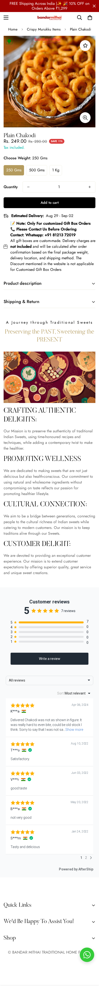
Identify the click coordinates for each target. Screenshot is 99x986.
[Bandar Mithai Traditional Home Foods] (49, 17)
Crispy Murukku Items (44, 29)
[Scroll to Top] (90, 960)
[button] (89, 17)
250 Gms (13, 170)
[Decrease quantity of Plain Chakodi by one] (28, 187)
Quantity (11, 187)
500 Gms (36, 170)
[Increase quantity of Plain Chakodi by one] (89, 187)
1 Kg (55, 170)
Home (13, 29)
